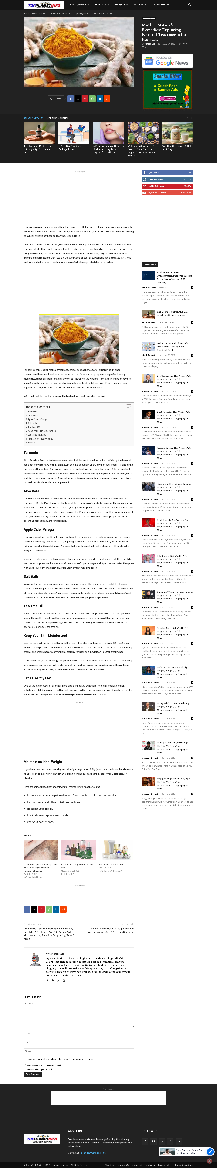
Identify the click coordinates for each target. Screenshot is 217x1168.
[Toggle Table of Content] (127, 407)
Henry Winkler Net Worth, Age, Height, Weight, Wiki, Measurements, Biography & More (174, 708)
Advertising (162, 5)
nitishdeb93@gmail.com (93, 1152)
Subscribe (186, 193)
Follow (187, 179)
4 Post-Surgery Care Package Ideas (69, 148)
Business (119, 5)
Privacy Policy (165, 1165)
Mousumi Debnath (150, 391)
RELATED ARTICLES (34, 118)
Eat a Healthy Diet (37, 434)
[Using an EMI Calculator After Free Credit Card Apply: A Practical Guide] (148, 346)
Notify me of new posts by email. (40, 1069)
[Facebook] (70, 98)
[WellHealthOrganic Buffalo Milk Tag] (177, 133)
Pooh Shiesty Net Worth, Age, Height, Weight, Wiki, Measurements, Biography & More (173, 525)
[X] (78, 98)
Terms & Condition (184, 1165)
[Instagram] (153, 1141)
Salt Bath (32, 423)
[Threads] (65, 981)
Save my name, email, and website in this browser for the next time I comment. (60, 1058)
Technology (78, 5)
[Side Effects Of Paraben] (116, 850)
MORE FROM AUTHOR (58, 118)
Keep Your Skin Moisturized (42, 431)
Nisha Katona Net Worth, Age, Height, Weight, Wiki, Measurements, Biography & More (173, 672)
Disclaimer (150, 1165)
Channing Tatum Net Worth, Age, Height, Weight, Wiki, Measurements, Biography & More (175, 597)
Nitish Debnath (152, 44)
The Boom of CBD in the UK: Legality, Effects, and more (37, 149)
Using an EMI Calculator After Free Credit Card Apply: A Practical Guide (173, 346)
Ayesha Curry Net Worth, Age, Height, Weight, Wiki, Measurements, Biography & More (173, 633)
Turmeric (32, 411)
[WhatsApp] (92, 98)
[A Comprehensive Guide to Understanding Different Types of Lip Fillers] (108, 133)
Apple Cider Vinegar (38, 419)
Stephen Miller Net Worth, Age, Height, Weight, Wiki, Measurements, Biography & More (174, 489)
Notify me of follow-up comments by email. (44, 1065)
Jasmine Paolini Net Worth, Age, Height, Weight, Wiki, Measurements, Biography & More (174, 453)
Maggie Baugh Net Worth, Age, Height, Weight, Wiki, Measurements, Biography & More (173, 784)
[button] (189, 5)
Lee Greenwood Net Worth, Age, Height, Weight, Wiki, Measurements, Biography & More (174, 381)
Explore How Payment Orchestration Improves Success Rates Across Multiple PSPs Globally (174, 278)
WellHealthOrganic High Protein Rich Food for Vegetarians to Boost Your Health (142, 151)
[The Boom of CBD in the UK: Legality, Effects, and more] (39, 133)
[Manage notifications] (209, 1161)
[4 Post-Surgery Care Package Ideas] (73, 133)
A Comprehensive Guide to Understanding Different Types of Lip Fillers (108, 149)
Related (31, 442)
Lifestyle (100, 5)
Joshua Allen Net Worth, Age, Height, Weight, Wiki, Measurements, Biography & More (173, 748)
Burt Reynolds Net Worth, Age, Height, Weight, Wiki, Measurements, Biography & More (173, 417)
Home (26, 13)
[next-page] (191, 118)
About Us (109, 1165)
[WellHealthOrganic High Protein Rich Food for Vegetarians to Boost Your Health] (143, 133)
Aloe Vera (33, 415)
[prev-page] (187, 118)
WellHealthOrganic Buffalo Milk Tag (177, 148)
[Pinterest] (85, 98)
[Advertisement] (79, 197)
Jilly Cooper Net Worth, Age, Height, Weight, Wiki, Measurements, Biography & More (172, 561)
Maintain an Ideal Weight (40, 438)
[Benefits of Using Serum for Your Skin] (78, 850)
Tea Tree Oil (34, 427)
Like (189, 172)
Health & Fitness (39, 13)
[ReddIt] (107, 98)
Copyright (137, 1165)
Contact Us (123, 1165)
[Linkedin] (100, 98)
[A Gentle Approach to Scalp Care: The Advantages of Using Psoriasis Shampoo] (41, 850)
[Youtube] (179, 1141)
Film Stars (139, 5)
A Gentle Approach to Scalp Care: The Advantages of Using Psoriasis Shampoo (40, 867)
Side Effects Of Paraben (111, 864)
